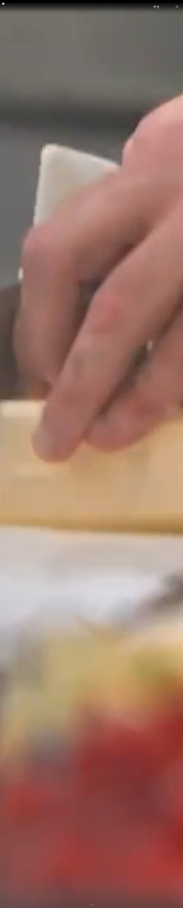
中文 (156, 7)
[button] (177, 6)
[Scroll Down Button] (91, 904)
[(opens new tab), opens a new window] (167, 6)
